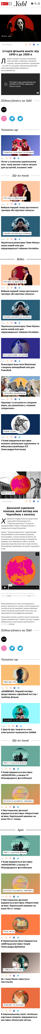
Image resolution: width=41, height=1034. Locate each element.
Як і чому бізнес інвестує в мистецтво (15, 980)
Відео (3, 204)
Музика (4, 726)
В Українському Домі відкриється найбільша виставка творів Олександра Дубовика (19, 943)
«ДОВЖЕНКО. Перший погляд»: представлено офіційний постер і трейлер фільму (19, 694)
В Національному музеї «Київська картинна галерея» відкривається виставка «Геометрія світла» (19, 1017)
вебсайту (4, 624)
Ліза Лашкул (7, 44)
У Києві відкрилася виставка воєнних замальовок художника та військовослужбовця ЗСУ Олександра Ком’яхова (20, 445)
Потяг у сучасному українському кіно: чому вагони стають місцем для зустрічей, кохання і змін (19, 164)
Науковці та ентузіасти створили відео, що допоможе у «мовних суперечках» (19, 405)
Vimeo (33, 596)
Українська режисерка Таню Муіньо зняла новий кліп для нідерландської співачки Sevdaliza (20, 245)
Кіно (2, 158)
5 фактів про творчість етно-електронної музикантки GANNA (18, 731)
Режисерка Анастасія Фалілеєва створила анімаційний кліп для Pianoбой (18, 367)
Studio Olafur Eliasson (19, 596)
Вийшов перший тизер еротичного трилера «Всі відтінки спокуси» (19, 209)
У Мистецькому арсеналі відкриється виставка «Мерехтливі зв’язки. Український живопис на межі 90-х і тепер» (19, 814)
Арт (2, 769)
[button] (10, 3)
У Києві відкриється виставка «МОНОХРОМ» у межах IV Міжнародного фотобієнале (16, 775)
